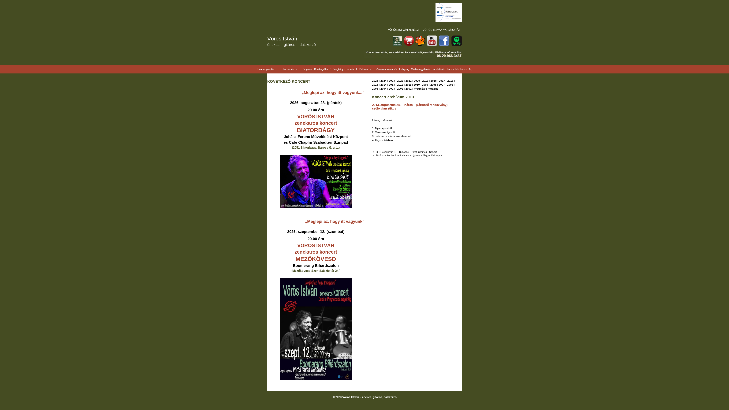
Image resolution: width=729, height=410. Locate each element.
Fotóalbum (362, 69)
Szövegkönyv (337, 69)
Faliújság (404, 69)
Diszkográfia (321, 69)
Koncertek (288, 69)
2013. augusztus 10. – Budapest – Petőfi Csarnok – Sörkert (406, 152)
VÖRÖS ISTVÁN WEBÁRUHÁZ (441, 29)
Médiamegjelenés (420, 69)
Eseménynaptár (265, 69)
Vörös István (282, 39)
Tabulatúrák (438, 69)
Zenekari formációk (386, 69)
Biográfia (307, 69)
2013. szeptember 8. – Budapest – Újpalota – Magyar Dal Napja (409, 155)
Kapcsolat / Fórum (457, 69)
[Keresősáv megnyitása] (470, 69)
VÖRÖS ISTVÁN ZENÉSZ (403, 29)
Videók (350, 69)
